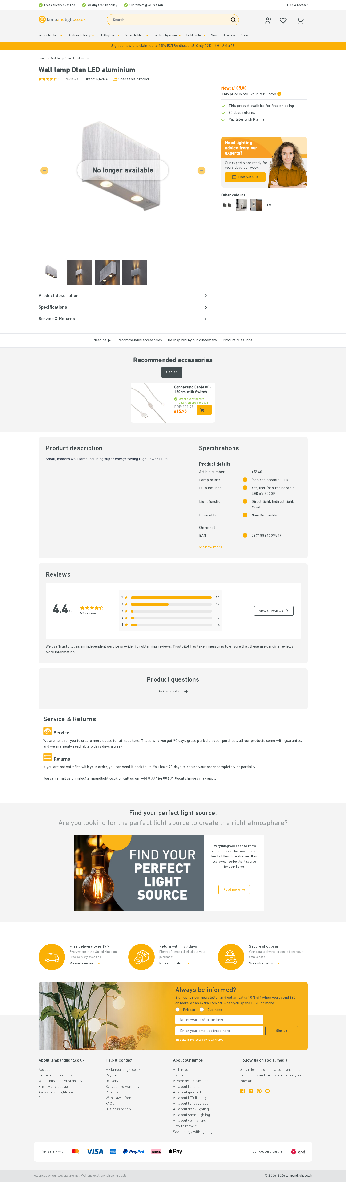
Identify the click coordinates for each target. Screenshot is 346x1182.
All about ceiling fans (189, 1121)
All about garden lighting (192, 1092)
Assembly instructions (190, 1081)
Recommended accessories (139, 340)
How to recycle (185, 1126)
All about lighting (186, 1087)
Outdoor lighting (79, 35)
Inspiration (181, 1075)
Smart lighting (134, 35)
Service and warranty (122, 1087)
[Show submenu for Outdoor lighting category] (93, 35)
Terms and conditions (55, 1075)
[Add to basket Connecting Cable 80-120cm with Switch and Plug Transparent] (204, 410)
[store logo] (62, 19)
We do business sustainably (60, 1081)
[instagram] (251, 1091)
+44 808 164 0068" (157, 779)
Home (42, 58)
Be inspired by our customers (192, 340)
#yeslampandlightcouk (56, 1092)
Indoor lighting (49, 35)
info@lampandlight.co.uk (97, 779)
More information (60, 652)
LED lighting (108, 35)
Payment (113, 1075)
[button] (173, 46)
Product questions (238, 340)
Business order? (118, 1109)
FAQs (110, 1104)
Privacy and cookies (54, 1087)
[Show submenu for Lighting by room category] (180, 35)
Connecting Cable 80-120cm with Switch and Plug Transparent (192, 389)
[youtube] (267, 1091)
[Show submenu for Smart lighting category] (147, 35)
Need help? (102, 340)
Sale (244, 35)
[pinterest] (259, 1091)
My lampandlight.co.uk (123, 1070)
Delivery (112, 1081)
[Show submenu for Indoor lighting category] (61, 35)
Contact (45, 1098)
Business (229, 35)
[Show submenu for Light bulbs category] (204, 35)
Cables (172, 372)
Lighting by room (165, 35)
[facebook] (242, 1091)
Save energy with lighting (192, 1132)
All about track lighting (191, 1109)
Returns (112, 1092)
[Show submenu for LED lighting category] (118, 35)
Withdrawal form (119, 1098)
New (214, 35)
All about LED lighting (189, 1098)
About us (46, 1070)
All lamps (180, 1070)
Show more (212, 547)
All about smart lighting (191, 1115)
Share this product (133, 79)
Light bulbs (193, 35)
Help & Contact (297, 5)
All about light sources (191, 1104)
